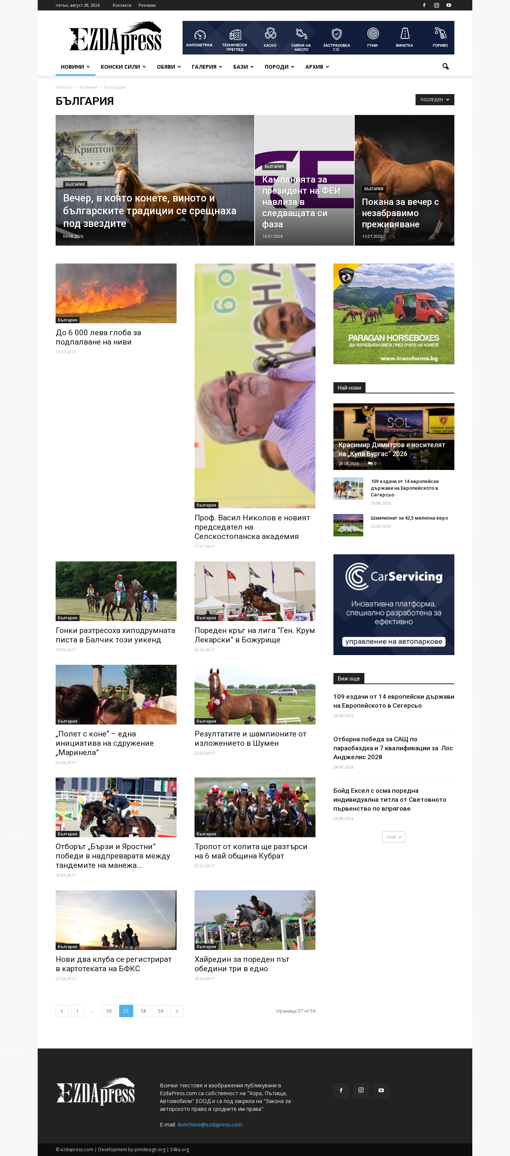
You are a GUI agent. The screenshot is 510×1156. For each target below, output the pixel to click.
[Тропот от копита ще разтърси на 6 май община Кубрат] (255, 807)
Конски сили (120, 66)
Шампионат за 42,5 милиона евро (409, 518)
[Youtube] (448, 5)
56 (109, 1011)
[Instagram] (436, 5)
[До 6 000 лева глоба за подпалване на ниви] (116, 293)
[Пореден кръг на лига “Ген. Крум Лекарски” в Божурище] (255, 591)
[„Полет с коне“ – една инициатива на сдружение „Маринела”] (116, 695)
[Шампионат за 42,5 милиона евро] (348, 525)
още (391, 836)
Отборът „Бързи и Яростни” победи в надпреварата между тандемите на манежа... (113, 856)
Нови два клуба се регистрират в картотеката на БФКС (114, 964)
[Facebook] (424, 5)
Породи (277, 66)
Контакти (122, 5)
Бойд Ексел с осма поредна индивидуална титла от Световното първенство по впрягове (390, 799)
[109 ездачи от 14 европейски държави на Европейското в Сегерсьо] (348, 488)
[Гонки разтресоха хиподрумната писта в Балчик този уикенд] (116, 591)
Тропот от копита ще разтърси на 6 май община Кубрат (251, 851)
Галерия (204, 66)
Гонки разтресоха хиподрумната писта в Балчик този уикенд (115, 635)
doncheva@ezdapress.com (209, 1124)
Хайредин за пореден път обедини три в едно (242, 964)
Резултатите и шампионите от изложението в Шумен (251, 738)
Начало (64, 87)
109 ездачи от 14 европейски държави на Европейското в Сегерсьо (405, 488)
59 (160, 1011)
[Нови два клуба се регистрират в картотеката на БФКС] (116, 920)
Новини (72, 66)
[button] (445, 67)
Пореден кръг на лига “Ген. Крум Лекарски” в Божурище (255, 635)
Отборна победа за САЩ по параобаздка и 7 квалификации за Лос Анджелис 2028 (393, 748)
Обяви (166, 66)
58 (143, 1011)
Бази (240, 66)
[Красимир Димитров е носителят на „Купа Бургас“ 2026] (393, 436)
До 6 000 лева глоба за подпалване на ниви (98, 337)
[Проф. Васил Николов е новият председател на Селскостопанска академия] (255, 386)
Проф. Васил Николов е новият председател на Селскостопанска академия (252, 527)
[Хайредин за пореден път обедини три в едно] (255, 920)
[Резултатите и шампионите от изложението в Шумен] (255, 695)
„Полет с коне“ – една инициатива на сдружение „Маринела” (105, 743)
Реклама (147, 5)
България (75, 185)
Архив (314, 66)
